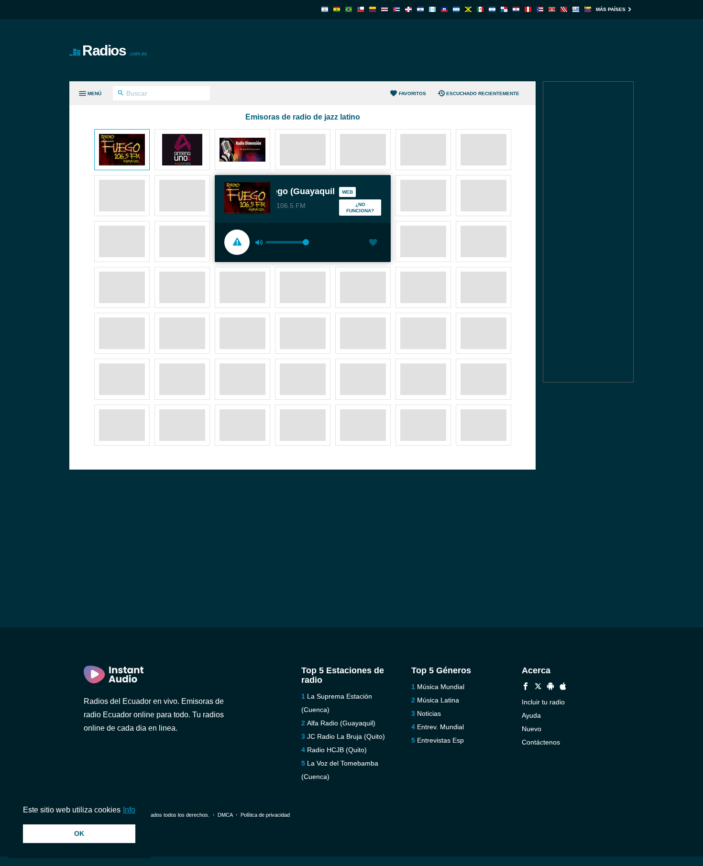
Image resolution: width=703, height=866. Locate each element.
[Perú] (528, 9)
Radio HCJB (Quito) (337, 750)
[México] (480, 9)
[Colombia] (372, 9)
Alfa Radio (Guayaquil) (341, 723)
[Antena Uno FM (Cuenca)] (182, 150)
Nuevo (531, 729)
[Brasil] (348, 9)
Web (347, 192)
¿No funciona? (360, 207)
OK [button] (79, 833)
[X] (538, 687)
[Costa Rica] (384, 9)
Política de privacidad (265, 815)
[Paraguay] (516, 9)
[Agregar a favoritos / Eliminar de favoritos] (373, 243)
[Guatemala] (432, 9)
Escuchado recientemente (482, 93)
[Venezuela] (587, 9)
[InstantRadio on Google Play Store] (550, 687)
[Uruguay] (575, 9)
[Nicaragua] (492, 9)
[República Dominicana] (408, 9)
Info (129, 810)
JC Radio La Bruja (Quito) (346, 736)
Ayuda (531, 715)
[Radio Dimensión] (242, 150)
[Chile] (360, 9)
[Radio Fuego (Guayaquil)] (122, 150)
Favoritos (412, 93)
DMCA (225, 815)
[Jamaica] (468, 9)
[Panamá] (504, 9)
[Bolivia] (336, 9)
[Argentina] (324, 9)
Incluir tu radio (543, 702)
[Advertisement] (460, 50)
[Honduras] (456, 9)
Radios (114, 50)
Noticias (429, 713)
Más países (611, 9)
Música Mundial (440, 687)
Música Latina (438, 700)
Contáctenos (541, 742)
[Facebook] (525, 687)
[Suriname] (552, 9)
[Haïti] (444, 9)
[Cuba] (396, 9)
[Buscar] (120, 94)
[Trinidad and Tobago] (563, 9)
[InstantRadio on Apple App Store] (563, 687)
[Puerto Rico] (540, 9)
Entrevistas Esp (440, 740)
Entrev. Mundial (440, 727)
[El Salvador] (420, 9)
